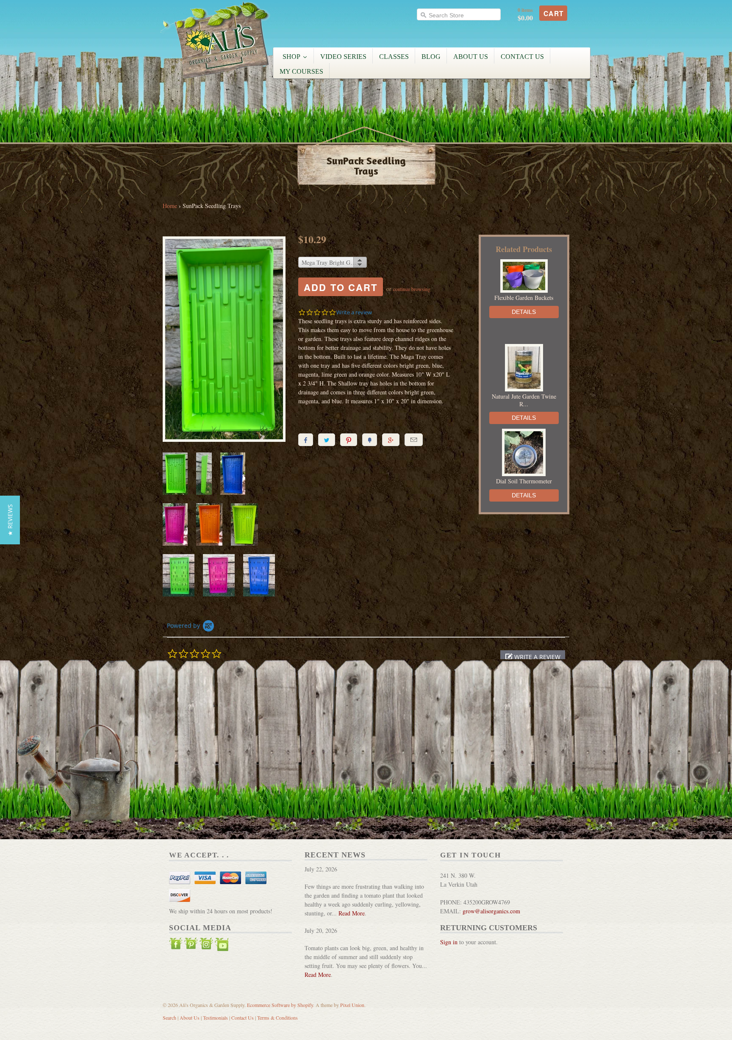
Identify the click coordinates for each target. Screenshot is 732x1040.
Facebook (176, 945)
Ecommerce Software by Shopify (280, 1004)
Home (170, 206)
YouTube (221, 945)
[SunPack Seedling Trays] (224, 340)
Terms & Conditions (277, 1017)
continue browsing (411, 289)
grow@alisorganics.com (491, 911)
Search (169, 1017)
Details (524, 311)
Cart (553, 13)
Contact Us (242, 1017)
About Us (190, 1017)
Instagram (206, 945)
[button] (532, 656)
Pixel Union (352, 1004)
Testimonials (215, 1017)
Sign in (449, 942)
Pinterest (191, 945)
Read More (351, 913)
